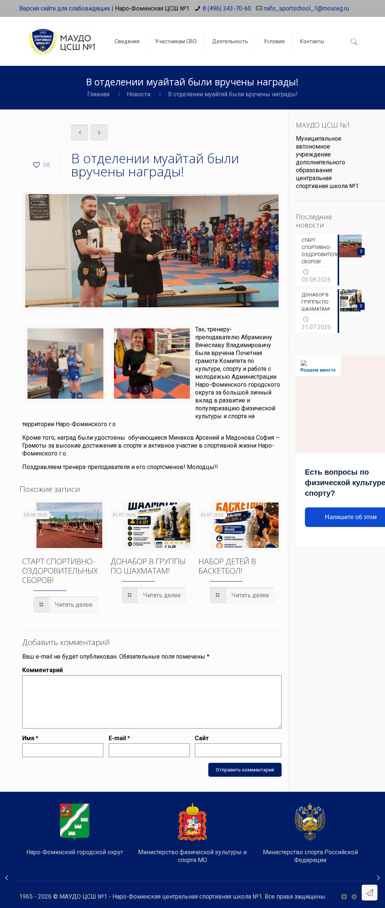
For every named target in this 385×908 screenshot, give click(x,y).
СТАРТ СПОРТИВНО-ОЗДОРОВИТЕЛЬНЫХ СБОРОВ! (60, 570)
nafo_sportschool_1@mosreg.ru (306, 8)
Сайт (202, 738)
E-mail (119, 738)
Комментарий (42, 670)
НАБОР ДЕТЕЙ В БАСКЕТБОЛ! (227, 566)
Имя (30, 738)
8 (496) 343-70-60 (227, 8)
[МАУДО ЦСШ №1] (61, 36)
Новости (138, 94)
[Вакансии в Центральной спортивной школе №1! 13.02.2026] (6, 878)
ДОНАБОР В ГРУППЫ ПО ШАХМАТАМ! (148, 566)
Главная (98, 94)
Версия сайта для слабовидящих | (66, 8)
